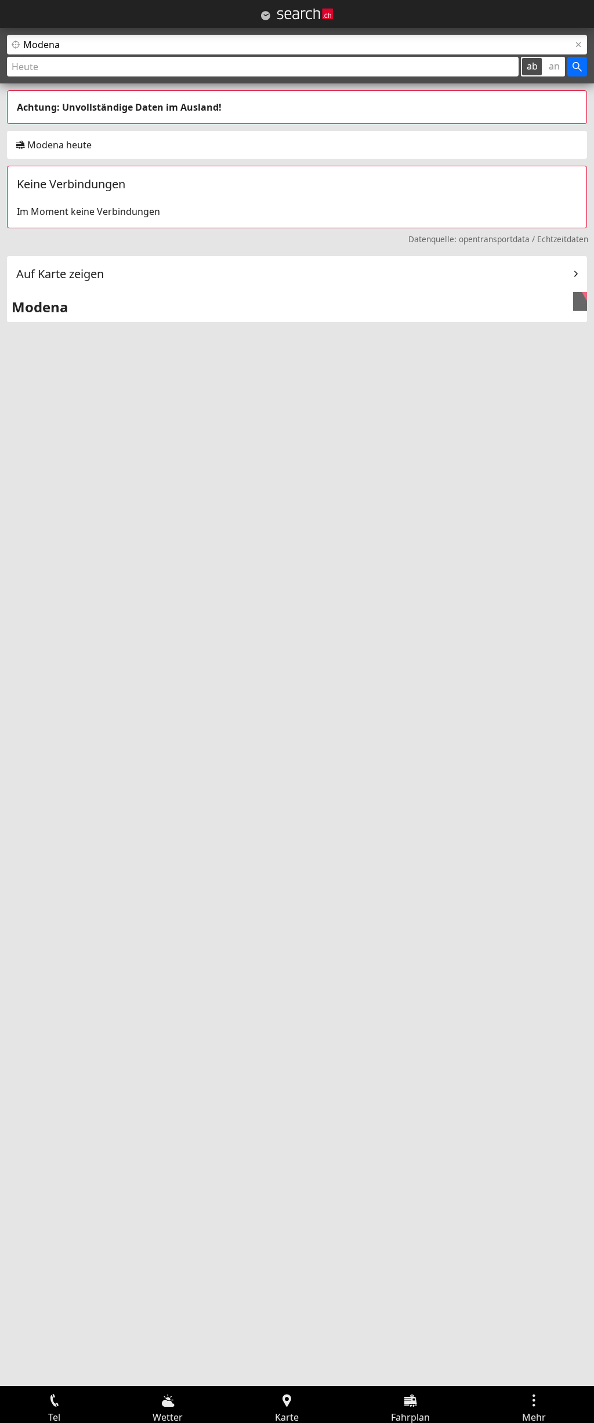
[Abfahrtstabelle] (265, 15)
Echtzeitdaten (562, 239)
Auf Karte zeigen (60, 274)
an (554, 66)
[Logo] (305, 14)
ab (532, 66)
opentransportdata (494, 239)
